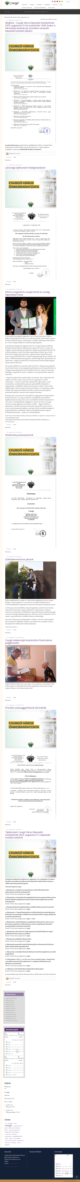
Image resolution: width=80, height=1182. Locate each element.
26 (15, 1051)
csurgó (8, 1125)
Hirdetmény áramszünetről (19, 434)
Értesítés (19, 1142)
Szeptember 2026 (13, 1058)
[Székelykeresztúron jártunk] (30, 580)
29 (21, 1051)
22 (21, 1049)
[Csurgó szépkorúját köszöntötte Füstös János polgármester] (30, 663)
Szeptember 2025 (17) (11, 1020)
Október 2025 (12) (10, 1018)
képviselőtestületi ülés (17, 1136)
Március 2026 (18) (10, 1008)
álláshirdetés (7, 1144)
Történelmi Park (20, 1140)
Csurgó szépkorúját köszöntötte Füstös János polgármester (28, 641)
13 (17, 1047)
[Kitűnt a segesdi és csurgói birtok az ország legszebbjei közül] (30, 315)
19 (15, 1049)
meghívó (6, 1138)
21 (19, 1049)
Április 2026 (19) (10, 1006)
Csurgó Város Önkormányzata (12, 1132)
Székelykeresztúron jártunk (19, 559)
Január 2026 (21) (10, 1012)
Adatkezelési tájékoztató (11, 1166)
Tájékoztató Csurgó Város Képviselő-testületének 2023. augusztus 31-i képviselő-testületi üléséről (28, 835)
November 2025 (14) (11, 1016)
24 (12, 1051)
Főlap (11, 12)
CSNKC (15, 1123)
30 (23, 1051)
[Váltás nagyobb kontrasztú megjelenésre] (62, 1)
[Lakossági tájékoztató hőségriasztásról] (30, 188)
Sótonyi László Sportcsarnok (10, 1140)
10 (12, 1047)
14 (18, 1047)
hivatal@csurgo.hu (14, 1163)
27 (17, 1051)
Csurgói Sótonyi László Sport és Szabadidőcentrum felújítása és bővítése (13, 1128)
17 (12, 1049)
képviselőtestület (8, 1136)
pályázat (11, 1138)
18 (14, 1049)
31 (12, 1054)
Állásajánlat (13, 1142)
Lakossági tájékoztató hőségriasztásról (25, 167)
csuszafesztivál (8, 1134)
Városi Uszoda (8, 1142)
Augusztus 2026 (13, 1035)
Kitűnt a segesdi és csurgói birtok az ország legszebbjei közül (27, 293)
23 (22, 1049)
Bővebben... (8, 160)
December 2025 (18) (11, 1014)
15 (20, 1047)
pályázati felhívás (17, 1138)
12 (15, 1047)
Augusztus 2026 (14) (11, 998)
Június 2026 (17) (10, 1002)
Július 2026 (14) (10, 1000)
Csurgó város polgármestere (14, 1130)
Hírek (18, 12)
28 (19, 1051)
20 (17, 1049)
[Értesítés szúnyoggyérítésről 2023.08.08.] (30, 729)
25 (14, 1051)
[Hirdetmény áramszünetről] (30, 456)
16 (22, 1047)
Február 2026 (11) (10, 1010)
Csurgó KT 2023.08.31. (14, 153)
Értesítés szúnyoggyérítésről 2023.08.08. (25, 707)
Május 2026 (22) (10, 1004)
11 (63, 1168)
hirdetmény (14, 1134)
